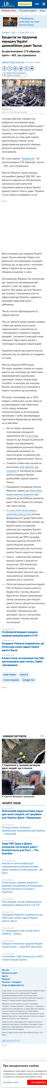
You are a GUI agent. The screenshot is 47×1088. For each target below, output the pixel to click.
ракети (24, 674)
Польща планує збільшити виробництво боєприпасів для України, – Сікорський (23, 830)
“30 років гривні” (28, 10)
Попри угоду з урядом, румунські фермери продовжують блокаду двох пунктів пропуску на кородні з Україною (22, 887)
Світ (13, 32)
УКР (37, 4)
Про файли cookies (11, 1082)
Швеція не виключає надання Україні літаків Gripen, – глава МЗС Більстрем (22, 945)
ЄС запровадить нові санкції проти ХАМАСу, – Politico (21, 932)
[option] (23, 21)
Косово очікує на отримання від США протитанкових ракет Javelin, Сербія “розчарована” (23, 661)
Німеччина (9, 674)
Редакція (6, 979)
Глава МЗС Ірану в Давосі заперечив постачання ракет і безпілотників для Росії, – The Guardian (20, 848)
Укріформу (28, 158)
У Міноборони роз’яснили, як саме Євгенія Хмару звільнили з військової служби (31, 25)
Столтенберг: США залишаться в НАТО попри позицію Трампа (22, 958)
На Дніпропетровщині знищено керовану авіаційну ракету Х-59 (19, 633)
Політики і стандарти (11, 982)
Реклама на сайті (9, 973)
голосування (11, 680)
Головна (5, 32)
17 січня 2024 (23, 32)
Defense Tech (9, 10)
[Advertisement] (23, 226)
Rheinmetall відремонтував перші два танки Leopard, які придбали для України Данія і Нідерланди (22, 814)
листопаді (32, 435)
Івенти (5, 976)
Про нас (5, 970)
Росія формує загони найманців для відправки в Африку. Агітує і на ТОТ (21, 903)
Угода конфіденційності (13, 985)
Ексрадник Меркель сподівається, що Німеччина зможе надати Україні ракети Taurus (23, 647)
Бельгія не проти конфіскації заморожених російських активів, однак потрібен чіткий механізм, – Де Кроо (22, 868)
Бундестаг (29, 680)
